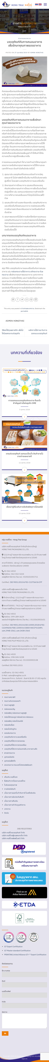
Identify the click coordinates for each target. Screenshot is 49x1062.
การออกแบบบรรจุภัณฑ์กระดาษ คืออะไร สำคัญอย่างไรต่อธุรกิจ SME (24, 401)
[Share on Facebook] (18, 300)
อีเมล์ (3, 981)
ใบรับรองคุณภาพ (10, 785)
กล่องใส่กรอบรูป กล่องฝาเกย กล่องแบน (18, 717)
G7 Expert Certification (13, 946)
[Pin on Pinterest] (31, 300)
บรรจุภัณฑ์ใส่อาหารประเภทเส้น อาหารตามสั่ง (20, 749)
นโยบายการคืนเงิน (11, 801)
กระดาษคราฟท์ (9, 697)
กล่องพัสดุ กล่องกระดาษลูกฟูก (15, 713)
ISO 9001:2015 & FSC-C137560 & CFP (26, 582)
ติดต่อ (6, 813)
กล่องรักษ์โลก (9, 725)
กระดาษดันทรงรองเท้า (12, 701)
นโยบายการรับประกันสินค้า (14, 797)
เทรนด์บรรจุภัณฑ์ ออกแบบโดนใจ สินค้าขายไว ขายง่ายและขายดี (24, 455)
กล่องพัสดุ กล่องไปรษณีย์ (13, 721)
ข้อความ (4, 1012)
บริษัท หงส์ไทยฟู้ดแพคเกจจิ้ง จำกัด (15, 835)
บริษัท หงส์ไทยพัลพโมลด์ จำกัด (13, 838)
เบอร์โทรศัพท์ (6, 991)
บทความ (7, 809)
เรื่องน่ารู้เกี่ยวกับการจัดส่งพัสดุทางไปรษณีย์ (24, 507)
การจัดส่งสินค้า (10, 789)
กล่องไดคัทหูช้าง (10, 729)
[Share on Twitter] (22, 300)
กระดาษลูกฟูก (9, 705)
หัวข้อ (4, 1002)
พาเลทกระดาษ (9, 753)
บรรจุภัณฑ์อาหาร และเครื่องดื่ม (15, 737)
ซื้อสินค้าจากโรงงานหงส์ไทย (14, 781)
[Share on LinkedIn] (36, 300)
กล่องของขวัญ (9, 709)
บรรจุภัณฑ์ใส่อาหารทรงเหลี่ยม (15, 745)
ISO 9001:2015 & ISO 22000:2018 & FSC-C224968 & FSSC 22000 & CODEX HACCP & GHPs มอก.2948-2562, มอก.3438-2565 (23, 628)
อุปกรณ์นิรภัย (9, 757)
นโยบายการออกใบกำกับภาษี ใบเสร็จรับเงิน (20, 793)
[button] (45, 4)
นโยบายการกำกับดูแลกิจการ (14, 805)
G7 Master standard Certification (17, 950)
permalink (24, 311)
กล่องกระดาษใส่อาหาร (20, 271)
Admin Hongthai (36, 52)
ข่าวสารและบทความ (24, 38)
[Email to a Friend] (27, 300)
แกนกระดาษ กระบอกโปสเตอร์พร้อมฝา (18, 765)
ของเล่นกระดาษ (10, 733)
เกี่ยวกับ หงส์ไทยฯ (10, 777)
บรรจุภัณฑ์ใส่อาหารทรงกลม (14, 741)
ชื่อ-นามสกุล (6, 971)
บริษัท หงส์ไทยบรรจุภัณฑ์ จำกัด (13, 832)
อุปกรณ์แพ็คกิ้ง (10, 761)
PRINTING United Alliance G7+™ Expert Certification (25, 954)
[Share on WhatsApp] (13, 300)
